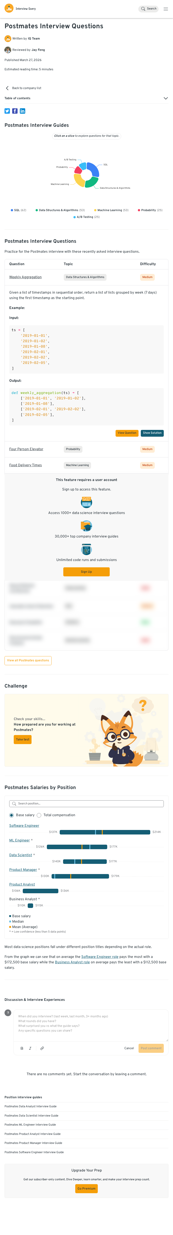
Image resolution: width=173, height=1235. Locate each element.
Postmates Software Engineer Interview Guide (34, 1152)
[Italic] (30, 1048)
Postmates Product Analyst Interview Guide (33, 1134)
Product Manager (23, 870)
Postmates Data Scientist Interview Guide (31, 1116)
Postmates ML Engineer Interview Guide (30, 1125)
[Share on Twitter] (7, 111)
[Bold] (21, 1048)
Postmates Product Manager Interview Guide (33, 1143)
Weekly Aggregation (25, 277)
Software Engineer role (99, 957)
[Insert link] (42, 1048)
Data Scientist (20, 855)
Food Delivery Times (25, 465)
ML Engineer (19, 840)
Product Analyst (22, 884)
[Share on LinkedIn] (22, 111)
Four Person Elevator (26, 449)
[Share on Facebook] (15, 111)
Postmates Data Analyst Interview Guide (31, 1106)
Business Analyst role (72, 962)
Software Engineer (24, 826)
